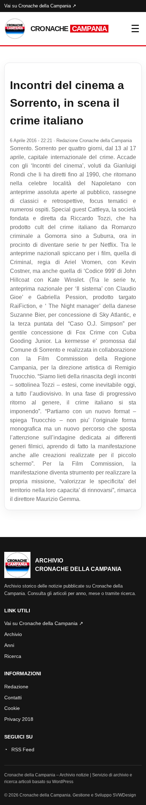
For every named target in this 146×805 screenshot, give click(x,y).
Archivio (13, 634)
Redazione (16, 686)
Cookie (12, 708)
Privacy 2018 (18, 719)
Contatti (13, 697)
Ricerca (12, 656)
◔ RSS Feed (19, 749)
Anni (9, 645)
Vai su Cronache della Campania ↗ (40, 5)
